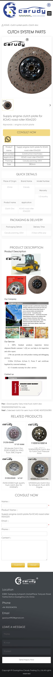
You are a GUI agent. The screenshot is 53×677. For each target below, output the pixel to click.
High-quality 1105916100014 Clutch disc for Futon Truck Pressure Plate (39, 451)
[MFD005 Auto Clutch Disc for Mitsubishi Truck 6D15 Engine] (39, 468)
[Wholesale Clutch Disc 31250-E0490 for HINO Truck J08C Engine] (14, 434)
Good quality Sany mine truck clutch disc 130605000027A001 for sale (21, 405)
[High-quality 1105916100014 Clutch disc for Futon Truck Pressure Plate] (39, 434)
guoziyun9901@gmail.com (13, 618)
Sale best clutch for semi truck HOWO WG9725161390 (26, 410)
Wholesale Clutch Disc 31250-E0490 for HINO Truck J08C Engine (13, 451)
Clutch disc (33, 25)
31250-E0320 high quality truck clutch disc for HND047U (14, 485)
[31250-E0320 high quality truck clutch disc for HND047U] (14, 468)
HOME (6, 25)
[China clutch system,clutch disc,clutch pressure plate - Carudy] (26, 10)
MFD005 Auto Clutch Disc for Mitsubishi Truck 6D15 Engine (39, 485)
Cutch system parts (19, 25)
